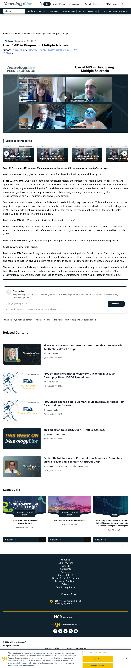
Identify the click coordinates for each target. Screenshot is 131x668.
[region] (65, 658)
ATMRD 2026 (92, 11)
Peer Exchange (16, 33)
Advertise (65, 572)
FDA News (54, 11)
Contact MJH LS (65, 575)
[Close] (127, 658)
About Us (65, 559)
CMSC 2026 (82, 11)
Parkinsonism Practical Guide (119, 11)
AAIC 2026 (103, 11)
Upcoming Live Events (67, 11)
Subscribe (115, 304)
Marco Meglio (52, 353)
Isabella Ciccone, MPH (56, 434)
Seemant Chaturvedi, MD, (57, 466)
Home (5, 33)
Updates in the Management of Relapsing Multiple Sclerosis (70, 320)
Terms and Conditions (65, 581)
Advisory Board (65, 562)
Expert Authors (43, 11)
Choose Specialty (12, 11)
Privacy (65, 584)
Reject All (98, 659)
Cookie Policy (28, 665)
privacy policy (54, 309)
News (55, 4)
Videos (38, 320)
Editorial (66, 565)
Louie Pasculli (52, 382)
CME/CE (88, 4)
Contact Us (65, 569)
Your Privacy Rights (65, 587)
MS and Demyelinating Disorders (18, 320)
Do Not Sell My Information (65, 578)
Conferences (74, 4)
